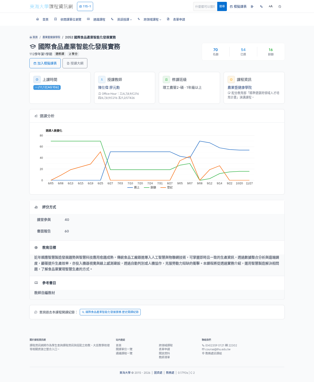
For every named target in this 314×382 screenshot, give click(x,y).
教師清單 (164, 357)
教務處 (170, 372)
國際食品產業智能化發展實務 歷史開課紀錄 (112, 312)
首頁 (35, 37)
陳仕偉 (103, 87)
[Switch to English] (261, 6)
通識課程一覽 (124, 353)
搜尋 (222, 6)
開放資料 (164, 353)
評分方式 (49, 207)
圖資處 (158, 372)
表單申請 (164, 349)
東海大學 (125, 372)
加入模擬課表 (47, 63)
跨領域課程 (166, 345)
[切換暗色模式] (279, 6)
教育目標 (49, 247)
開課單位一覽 (124, 349)
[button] (121, 19)
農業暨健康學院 (51, 37)
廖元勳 (114, 87)
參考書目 (49, 283)
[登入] (252, 6)
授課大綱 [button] (77, 63)
